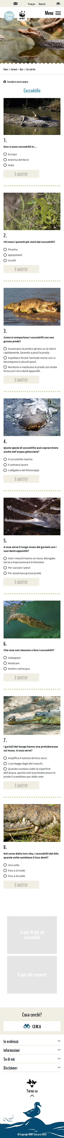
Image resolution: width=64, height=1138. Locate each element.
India (11, 165)
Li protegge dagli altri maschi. (25, 763)
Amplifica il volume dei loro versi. (27, 758)
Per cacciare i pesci (19, 567)
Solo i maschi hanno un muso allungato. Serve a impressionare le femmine (30, 560)
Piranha (12, 249)
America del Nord (18, 159)
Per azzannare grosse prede (24, 573)
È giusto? (21, 174)
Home (6, 69)
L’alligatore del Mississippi (23, 470)
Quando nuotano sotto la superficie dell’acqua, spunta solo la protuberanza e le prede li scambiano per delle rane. (29, 772)
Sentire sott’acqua (19, 668)
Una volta (13, 865)
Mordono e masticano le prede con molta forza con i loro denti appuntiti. (30, 369)
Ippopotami (15, 255)
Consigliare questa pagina (17, 81)
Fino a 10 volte (16, 870)
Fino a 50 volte (16, 876)
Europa (12, 154)
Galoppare (14, 657)
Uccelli (12, 260)
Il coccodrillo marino (20, 459)
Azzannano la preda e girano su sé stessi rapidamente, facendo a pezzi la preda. (30, 350)
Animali (14, 69)
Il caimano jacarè (18, 464)
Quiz (21, 69)
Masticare (14, 663)
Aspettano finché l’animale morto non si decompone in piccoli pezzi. (29, 359)
